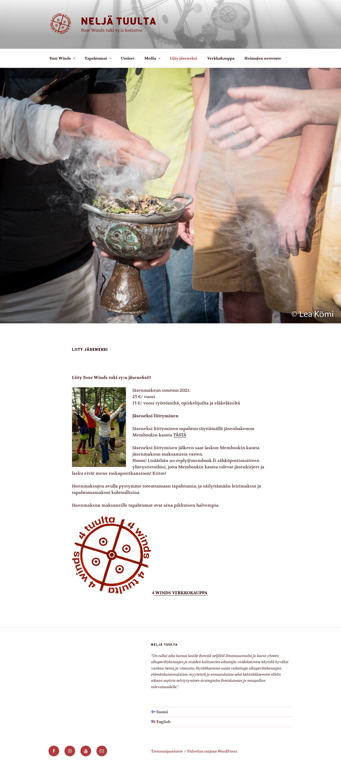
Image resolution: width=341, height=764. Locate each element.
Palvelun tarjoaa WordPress (212, 751)
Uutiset (127, 58)
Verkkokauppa (220, 58)
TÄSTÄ (179, 435)
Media (150, 58)
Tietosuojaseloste (167, 751)
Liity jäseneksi (183, 58)
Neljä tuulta (119, 21)
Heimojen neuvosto (263, 58)
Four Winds (60, 58)
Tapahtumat (96, 58)
